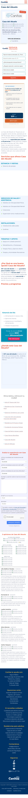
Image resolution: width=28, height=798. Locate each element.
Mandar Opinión (14, 522)
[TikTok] (14, 761)
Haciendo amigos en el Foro (14, 692)
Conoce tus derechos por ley (14, 712)
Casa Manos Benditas (12, 435)
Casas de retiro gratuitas (14, 737)
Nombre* (3, 501)
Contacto (9, 790)
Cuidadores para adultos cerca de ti (14, 710)
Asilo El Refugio (10, 444)
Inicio (2, 5)
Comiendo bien (14, 701)
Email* (7, 495)
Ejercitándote (14, 699)
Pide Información (14, 339)
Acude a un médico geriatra (14, 715)
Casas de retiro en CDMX (14, 730)
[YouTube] (14, 769)
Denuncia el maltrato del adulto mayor (14, 721)
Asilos (5, 5)
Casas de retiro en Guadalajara (14, 732)
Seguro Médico (14, 674)
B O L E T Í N (15, 771)
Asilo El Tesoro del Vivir (12, 402)
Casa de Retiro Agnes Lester (14, 431)
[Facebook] (14, 763)
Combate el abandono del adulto (14, 719)
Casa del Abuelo (10, 439)
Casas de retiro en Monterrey (14, 728)
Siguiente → (14, 77)
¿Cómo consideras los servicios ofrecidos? (13, 471)
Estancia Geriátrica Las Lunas (14, 412)
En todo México (14, 739)
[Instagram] (14, 766)
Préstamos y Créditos (14, 679)
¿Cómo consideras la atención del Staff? (12, 465)
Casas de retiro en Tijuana (14, 735)
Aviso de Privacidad (19, 507)
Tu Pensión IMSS (14, 685)
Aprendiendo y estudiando (14, 697)
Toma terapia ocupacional (14, 717)
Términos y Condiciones (10, 509)
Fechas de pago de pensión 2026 (14, 677)
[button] (25, 1)
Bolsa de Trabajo (14, 683)
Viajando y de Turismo (14, 694)
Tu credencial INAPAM (14, 681)
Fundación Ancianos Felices (14, 427)
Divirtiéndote (14, 703)
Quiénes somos (17, 790)
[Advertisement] (14, 184)
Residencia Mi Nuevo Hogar (14, 423)
